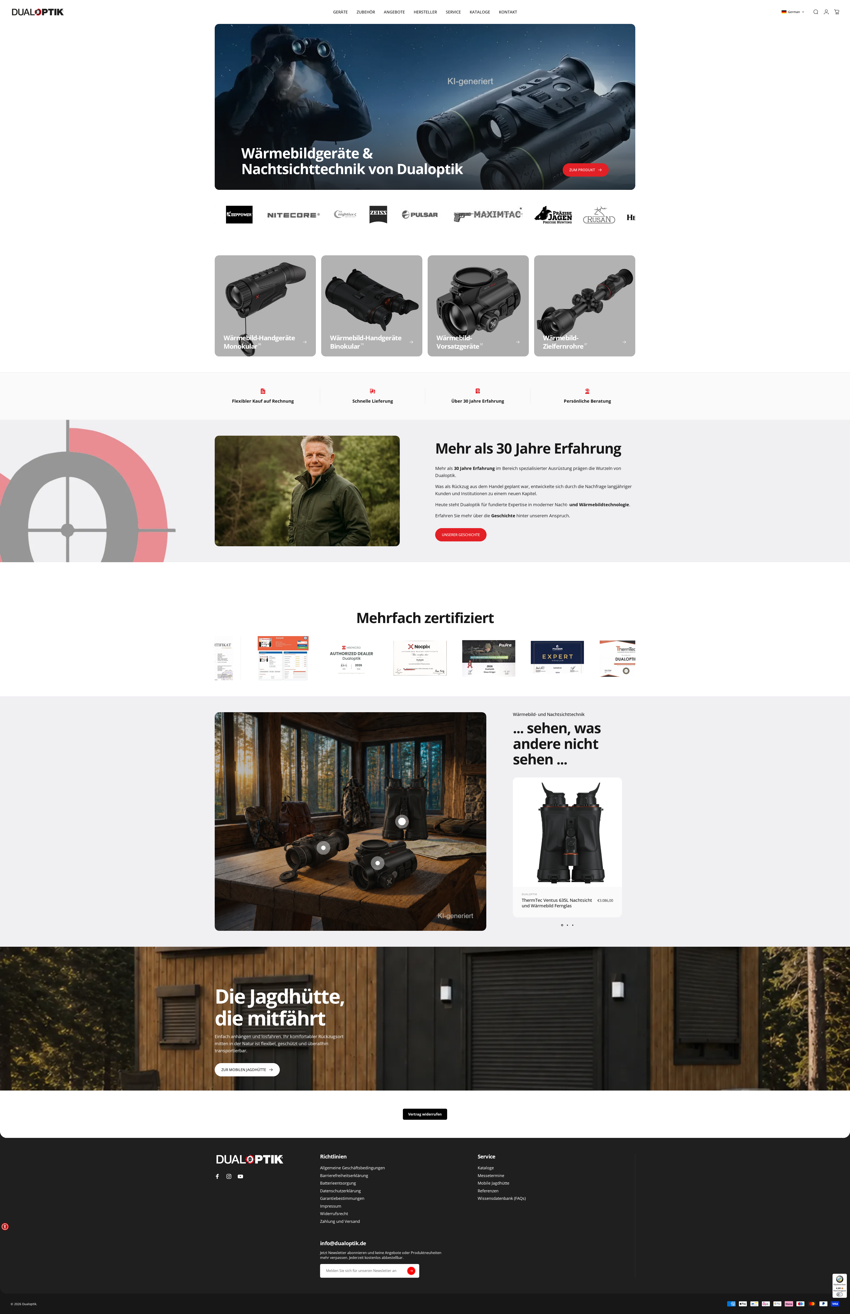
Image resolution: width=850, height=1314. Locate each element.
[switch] (839, 1294)
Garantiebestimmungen (342, 1198)
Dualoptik (529, 894)
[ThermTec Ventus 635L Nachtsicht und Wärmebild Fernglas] (402, 821)
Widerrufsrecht (334, 1213)
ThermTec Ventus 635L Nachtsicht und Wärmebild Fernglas (557, 903)
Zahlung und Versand (340, 1221)
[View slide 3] (572, 925)
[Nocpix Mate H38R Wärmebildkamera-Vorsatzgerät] (377, 863)
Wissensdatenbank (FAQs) (502, 1198)
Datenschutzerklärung (340, 1190)
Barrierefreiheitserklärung (344, 1175)
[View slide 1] (562, 925)
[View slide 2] (567, 925)
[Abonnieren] (411, 1270)
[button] (793, 11)
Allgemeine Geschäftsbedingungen (352, 1167)
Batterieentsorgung (338, 1183)
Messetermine (491, 1175)
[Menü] (845, 1275)
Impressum (330, 1206)
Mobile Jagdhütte (493, 1183)
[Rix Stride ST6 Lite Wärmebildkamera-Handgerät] (323, 848)
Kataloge (486, 1167)
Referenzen (488, 1190)
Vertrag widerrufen (425, 1114)
